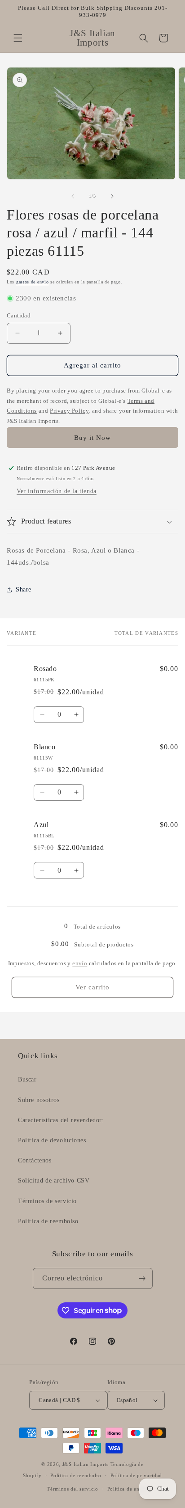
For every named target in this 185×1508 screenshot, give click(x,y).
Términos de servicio (47, 1201)
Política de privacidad (136, 1475)
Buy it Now (92, 437)
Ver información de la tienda (57, 491)
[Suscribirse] (142, 1278)
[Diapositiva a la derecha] (112, 196)
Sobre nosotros (38, 1100)
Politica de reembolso (48, 1221)
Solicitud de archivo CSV (53, 1180)
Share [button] (23, 589)
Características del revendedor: (61, 1120)
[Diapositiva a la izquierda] (73, 196)
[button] (18, 38)
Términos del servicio (72, 1488)
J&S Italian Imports (85, 1464)
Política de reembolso (75, 1475)
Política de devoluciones (52, 1140)
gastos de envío (32, 281)
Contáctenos (35, 1160)
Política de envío (127, 1488)
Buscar (27, 1079)
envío (79, 963)
